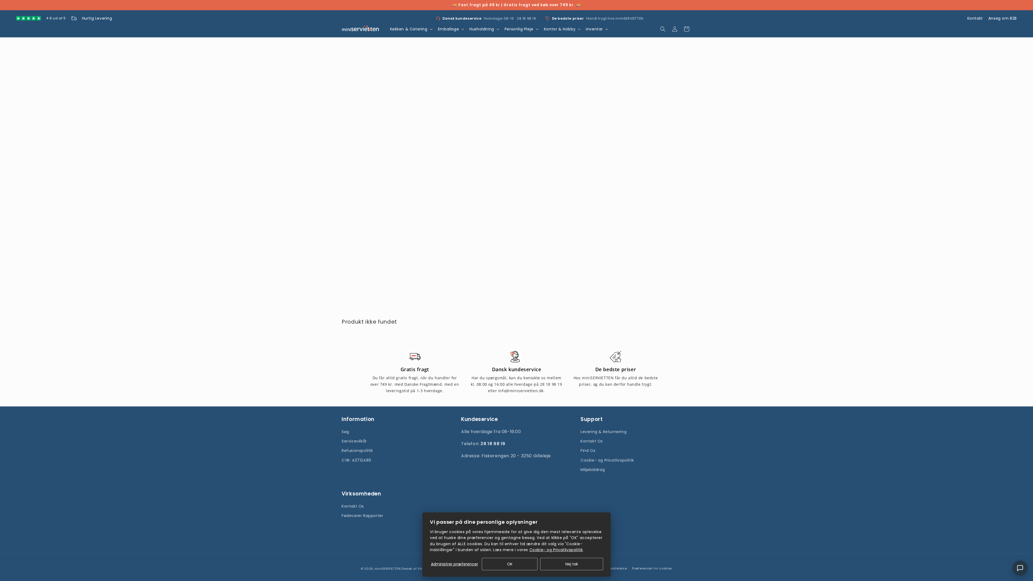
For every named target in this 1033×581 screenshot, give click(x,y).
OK (509, 564)
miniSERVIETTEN (388, 568)
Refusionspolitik (357, 450)
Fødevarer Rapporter (362, 515)
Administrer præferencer (454, 564)
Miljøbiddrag (593, 469)
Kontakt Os (592, 441)
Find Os (588, 450)
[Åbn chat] (1020, 568)
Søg (345, 431)
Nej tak (571, 564)
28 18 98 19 (526, 18)
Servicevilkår (354, 441)
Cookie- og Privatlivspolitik (607, 460)
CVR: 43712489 (356, 460)
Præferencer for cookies (652, 568)
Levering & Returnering (604, 431)
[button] (411, 29)
